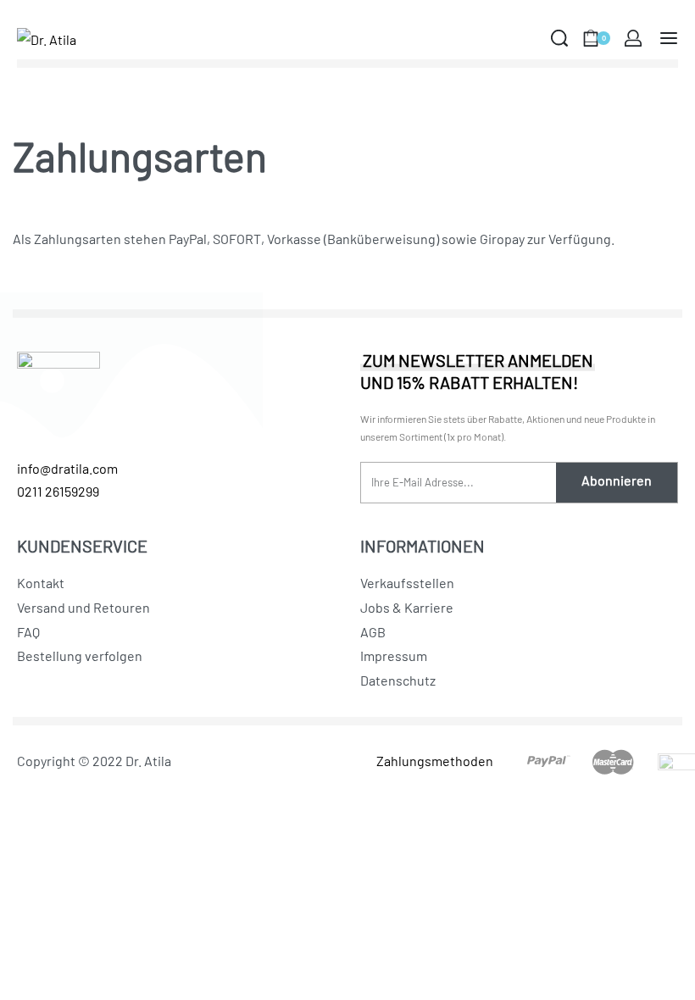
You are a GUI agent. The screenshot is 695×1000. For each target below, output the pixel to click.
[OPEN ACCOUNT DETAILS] (633, 38)
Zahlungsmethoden (434, 761)
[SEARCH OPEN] (559, 38)
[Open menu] (668, 38)
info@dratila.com (67, 468)
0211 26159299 (58, 491)
